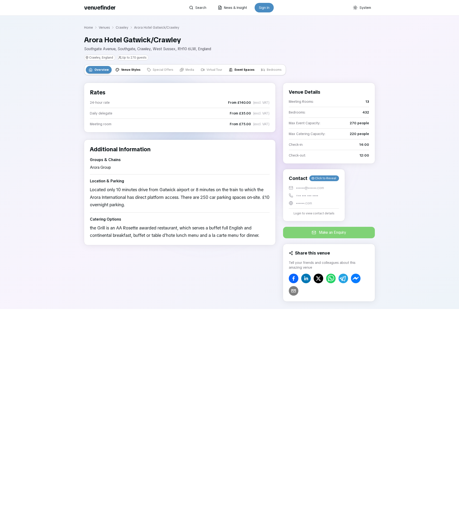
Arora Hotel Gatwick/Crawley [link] (156, 27)
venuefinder (99, 7)
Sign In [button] (264, 7)
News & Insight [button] (235, 7)
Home (88, 27)
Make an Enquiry (332, 232)
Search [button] (200, 7)
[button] (314, 195)
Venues (104, 27)
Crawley (122, 27)
